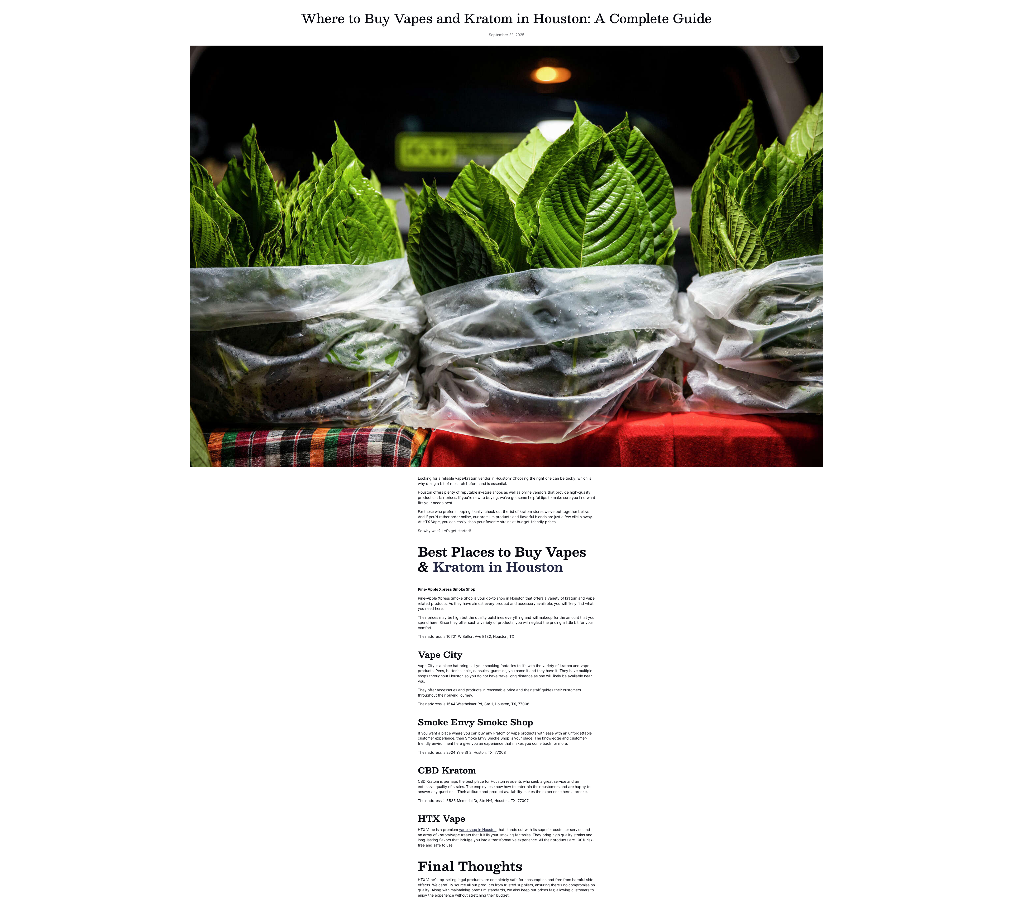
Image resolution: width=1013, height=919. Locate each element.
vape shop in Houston (477, 829)
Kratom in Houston (498, 566)
